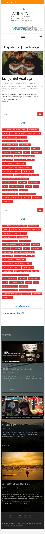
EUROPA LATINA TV (19, 11)
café (24, 137)
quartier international (10, 190)
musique (22, 182)
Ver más (6, 101)
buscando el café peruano (11, 137)
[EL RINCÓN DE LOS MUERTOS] (22, 466)
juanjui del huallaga (28, 88)
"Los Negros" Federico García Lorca (14, 130)
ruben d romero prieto (10, 194)
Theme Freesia (30, 523)
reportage (23, 190)
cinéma (6, 152)
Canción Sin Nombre (10, 148)
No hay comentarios (22, 83)
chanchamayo (24, 148)
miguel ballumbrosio (10, 182)
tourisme (26, 197)
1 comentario (22, 488)
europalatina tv (28, 171)
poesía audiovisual (16, 186)
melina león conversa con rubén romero (15, 179)
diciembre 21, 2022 (9, 488)
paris (5, 186)
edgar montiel (8, 160)
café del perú (23, 141)
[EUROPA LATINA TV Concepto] (22, 352)
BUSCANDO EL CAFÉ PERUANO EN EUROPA (25, 133)
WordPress (39, 523)
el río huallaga (20, 163)
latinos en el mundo (21, 175)
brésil (5, 133)
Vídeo (34, 83)
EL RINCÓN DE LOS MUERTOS (16, 484)
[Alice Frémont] (22, 407)
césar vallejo (36, 152)
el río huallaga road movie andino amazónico (17, 167)
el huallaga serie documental (24, 160)
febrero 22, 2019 (8, 372)
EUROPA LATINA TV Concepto (17, 368)
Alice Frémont (9, 424)
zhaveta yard (7, 201)
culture (26, 152)
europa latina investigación (12, 171)
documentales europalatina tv (13, 86)
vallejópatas (37, 197)
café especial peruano (10, 145)
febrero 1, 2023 (8, 83)
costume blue (16, 152)
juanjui (20, 88)
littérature (34, 175)
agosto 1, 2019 (7, 428)
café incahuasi (25, 145)
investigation (7, 175)
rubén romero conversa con (12, 197)
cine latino (36, 148)
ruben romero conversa (28, 194)
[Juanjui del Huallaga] (22, 63)
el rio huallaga (27, 86)
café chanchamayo (9, 141)
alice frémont (33, 130)
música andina (33, 182)
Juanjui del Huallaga (17, 78)
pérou (36, 186)
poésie (28, 186)
